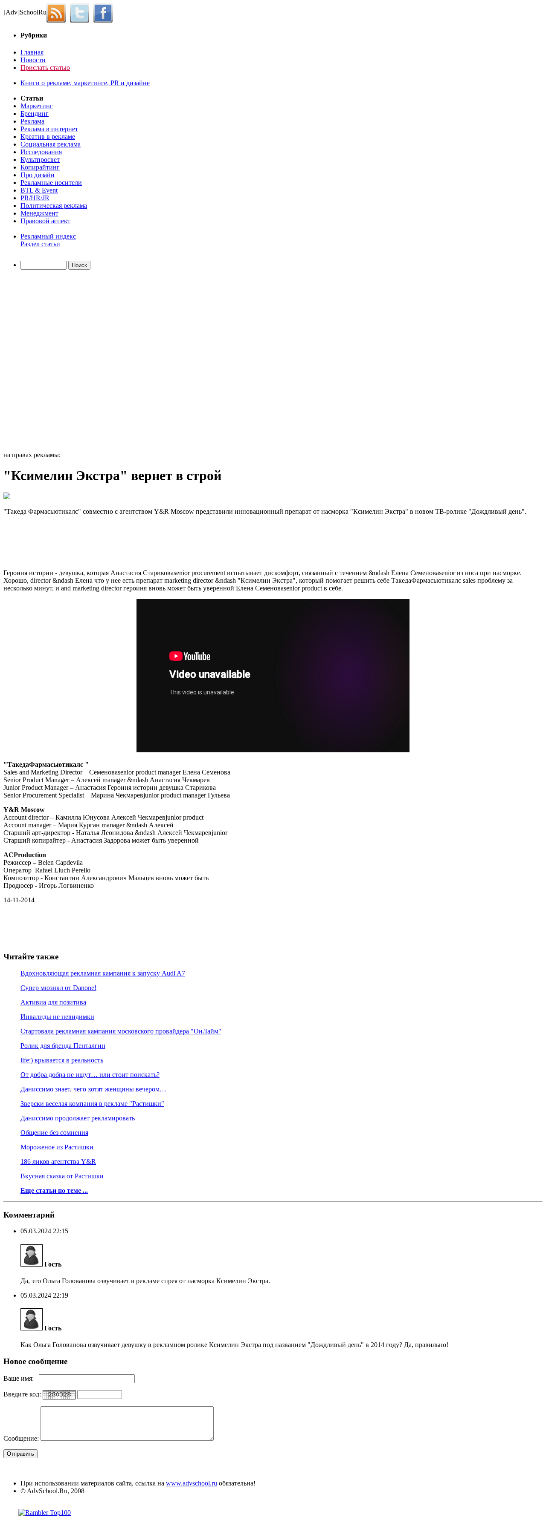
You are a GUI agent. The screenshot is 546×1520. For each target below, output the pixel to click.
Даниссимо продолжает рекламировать (77, 1118)
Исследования (41, 151)
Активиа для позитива (53, 1002)
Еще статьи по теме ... (54, 1190)
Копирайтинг (40, 167)
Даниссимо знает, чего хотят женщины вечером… (93, 1089)
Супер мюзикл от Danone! (58, 987)
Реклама (32, 121)
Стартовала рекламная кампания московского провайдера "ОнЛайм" (120, 1031)
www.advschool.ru (191, 1483)
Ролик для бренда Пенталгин (62, 1045)
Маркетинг (36, 105)
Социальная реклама (50, 144)
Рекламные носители (51, 182)
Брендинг (34, 113)
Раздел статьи (40, 244)
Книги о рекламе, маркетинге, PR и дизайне (85, 82)
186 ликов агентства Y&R (58, 1161)
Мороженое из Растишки (56, 1147)
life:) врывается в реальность (61, 1060)
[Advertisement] (52, 361)
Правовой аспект (45, 221)
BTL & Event (39, 190)
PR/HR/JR (34, 198)
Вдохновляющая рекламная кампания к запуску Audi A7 (102, 973)
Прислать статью (45, 67)
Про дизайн (37, 174)
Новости (33, 59)
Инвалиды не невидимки (57, 1016)
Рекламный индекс (48, 236)
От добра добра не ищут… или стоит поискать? (90, 1074)
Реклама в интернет (49, 128)
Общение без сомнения (54, 1132)
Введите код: (23, 1394)
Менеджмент (39, 213)
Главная (32, 52)
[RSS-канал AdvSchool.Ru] (58, 12)
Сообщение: (22, 1438)
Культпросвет (40, 159)
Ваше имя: (21, 1378)
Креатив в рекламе (47, 136)
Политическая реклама (53, 205)
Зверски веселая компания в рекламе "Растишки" (92, 1103)
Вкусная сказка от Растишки (62, 1176)
